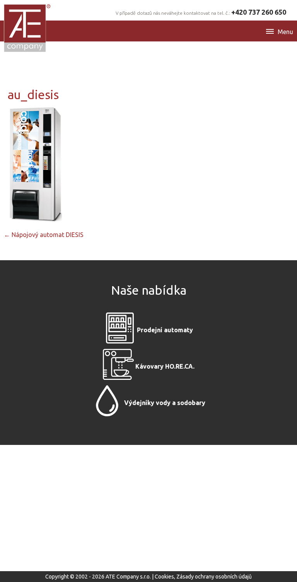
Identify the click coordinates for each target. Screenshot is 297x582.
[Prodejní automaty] (119, 329)
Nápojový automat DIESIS (44, 234)
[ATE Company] (27, 28)
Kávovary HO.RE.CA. (165, 366)
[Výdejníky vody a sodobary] (107, 402)
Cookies (164, 576)
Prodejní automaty (165, 329)
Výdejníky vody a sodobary (164, 402)
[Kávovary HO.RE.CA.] (118, 366)
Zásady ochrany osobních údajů (214, 576)
